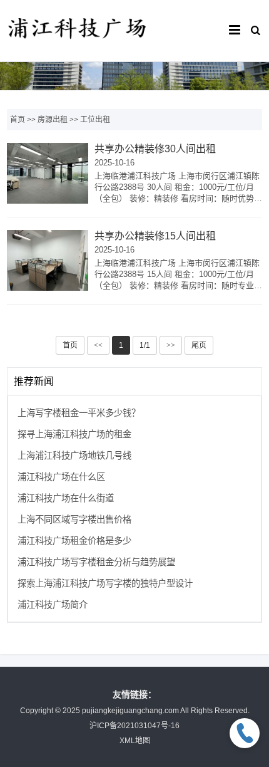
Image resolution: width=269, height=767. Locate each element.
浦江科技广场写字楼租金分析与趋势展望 (96, 562)
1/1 (145, 345)
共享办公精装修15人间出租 (155, 236)
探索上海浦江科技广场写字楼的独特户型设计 (105, 583)
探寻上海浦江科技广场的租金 (74, 434)
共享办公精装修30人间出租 (155, 148)
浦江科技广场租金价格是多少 (74, 541)
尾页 (198, 345)
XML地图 (134, 740)
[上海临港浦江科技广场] (77, 43)
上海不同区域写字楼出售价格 (74, 519)
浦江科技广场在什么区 (61, 477)
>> (170, 345)
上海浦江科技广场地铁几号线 (74, 456)
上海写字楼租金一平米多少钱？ (79, 413)
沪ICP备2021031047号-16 (134, 725)
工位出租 (95, 119)
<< (98, 345)
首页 (17, 119)
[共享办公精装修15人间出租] (47, 260)
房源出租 (53, 119)
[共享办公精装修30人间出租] (47, 173)
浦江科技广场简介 (53, 605)
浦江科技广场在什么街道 (66, 498)
